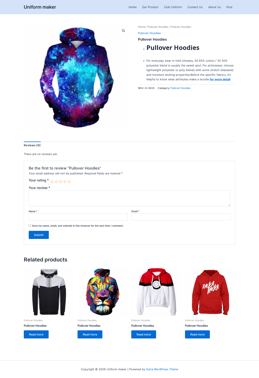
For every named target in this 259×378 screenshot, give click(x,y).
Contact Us (195, 7)
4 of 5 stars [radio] (65, 181)
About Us (214, 7)
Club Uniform (173, 7)
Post (229, 7)
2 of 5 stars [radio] (56, 181)
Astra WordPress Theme (162, 369)
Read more (36, 334)
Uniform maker (40, 7)
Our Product (150, 7)
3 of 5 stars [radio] (60, 181)
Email (135, 211)
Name (33, 211)
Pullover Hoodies (158, 26)
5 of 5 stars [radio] (69, 181)
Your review (39, 188)
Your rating (39, 180)
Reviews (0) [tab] (32, 145)
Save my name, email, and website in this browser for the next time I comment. (78, 225)
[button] (123, 31)
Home (133, 7)
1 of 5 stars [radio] (52, 181)
